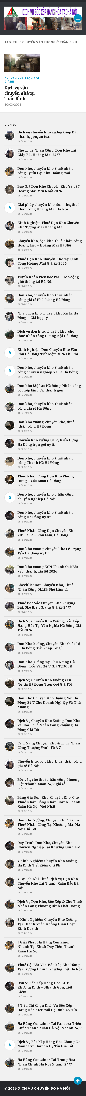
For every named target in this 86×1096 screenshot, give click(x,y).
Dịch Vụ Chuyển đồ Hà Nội (44, 1088)
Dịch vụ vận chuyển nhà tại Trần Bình (19, 93)
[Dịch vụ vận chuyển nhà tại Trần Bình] (22, 63)
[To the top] (78, 1081)
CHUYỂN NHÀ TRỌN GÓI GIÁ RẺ (21, 80)
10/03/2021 (12, 104)
